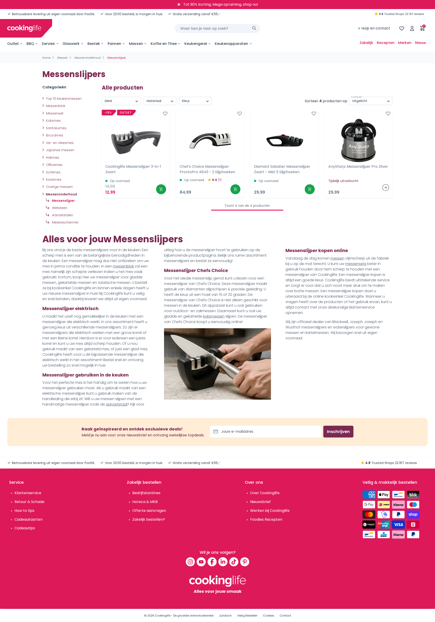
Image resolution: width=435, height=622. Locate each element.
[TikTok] (233, 561)
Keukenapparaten (231, 43)
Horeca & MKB (145, 501)
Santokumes (55, 128)
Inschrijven (338, 431)
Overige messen (59, 187)
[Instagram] (190, 561)
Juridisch (225, 615)
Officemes (54, 165)
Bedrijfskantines (146, 493)
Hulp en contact (375, 28)
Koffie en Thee (164, 43)
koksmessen (214, 316)
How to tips (24, 510)
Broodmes (54, 135)
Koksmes (53, 120)
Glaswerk (71, 43)
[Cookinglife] (24, 28)
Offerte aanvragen (149, 510)
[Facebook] (212, 561)
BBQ (30, 43)
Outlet (13, 43)
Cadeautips (24, 528)
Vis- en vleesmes (59, 143)
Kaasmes (53, 179)
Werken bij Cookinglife (270, 510)
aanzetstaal (116, 404)
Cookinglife (162, 615)
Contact (285, 615)
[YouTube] (201, 561)
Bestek (93, 43)
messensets (355, 263)
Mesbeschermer (65, 222)
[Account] (412, 28)
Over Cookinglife (265, 493)
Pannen (114, 43)
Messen (136, 43)
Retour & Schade (29, 501)
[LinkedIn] (222, 561)
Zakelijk (366, 42)
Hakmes (52, 157)
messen (337, 258)
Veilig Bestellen (247, 615)
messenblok (123, 266)
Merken (404, 42)
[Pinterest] (244, 561)
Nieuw (420, 42)
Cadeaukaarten (28, 519)
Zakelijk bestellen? (148, 519)
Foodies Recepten (266, 519)
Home (46, 58)
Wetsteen (59, 208)
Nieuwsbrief (260, 501)
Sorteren (356, 97)
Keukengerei (195, 43)
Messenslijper (63, 200)
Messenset (54, 113)
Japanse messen (59, 150)
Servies (48, 43)
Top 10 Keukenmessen (63, 98)
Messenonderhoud (88, 58)
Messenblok (55, 106)
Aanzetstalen (62, 215)
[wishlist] (401, 28)
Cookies (268, 615)
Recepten (385, 42)
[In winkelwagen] (161, 189)
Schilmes (52, 172)
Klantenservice (27, 493)
